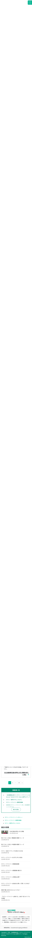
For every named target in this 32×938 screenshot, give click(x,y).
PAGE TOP (29, 908)
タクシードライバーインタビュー (14, 817)
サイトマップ (28, 937)
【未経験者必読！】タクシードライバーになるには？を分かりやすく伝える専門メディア (18, 796)
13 (19, 783)
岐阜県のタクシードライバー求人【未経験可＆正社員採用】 (18, 806)
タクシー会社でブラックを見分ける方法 (12, 851)
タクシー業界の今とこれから (14, 799)
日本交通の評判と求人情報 (17, 831)
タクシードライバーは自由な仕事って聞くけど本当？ (15, 883)
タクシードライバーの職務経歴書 (10, 864)
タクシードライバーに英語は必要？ (10, 877)
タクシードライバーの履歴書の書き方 (11, 870)
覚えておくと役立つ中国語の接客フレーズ (12, 844)
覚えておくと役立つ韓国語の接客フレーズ (12, 838)
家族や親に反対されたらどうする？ (10, 890)
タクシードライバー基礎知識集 (14, 802)
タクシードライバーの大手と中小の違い (12, 857)
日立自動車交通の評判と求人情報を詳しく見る (16, 774)
